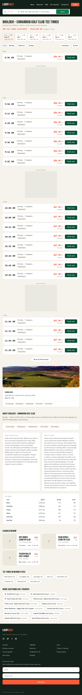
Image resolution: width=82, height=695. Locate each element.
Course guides (7, 652)
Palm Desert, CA (9, 577)
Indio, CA (49, 577)
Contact (32, 655)
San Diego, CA (38, 577)
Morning (11, 45)
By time (75, 45)
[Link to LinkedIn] (3, 638)
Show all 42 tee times (41, 359)
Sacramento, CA (62, 577)
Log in (75, 4)
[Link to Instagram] (16, 638)
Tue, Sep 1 (10, 12)
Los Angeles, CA (24, 577)
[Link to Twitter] (8, 638)
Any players (65, 45)
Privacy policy (61, 652)
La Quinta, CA (8, 581)
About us (33, 648)
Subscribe (41, 682)
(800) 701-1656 (9, 398)
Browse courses (8, 648)
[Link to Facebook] (12, 638)
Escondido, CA (35, 581)
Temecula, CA (21, 581)
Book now (71, 57)
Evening (31, 45)
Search (63, 12)
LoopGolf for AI (35, 652)
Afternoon (21, 45)
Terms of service (62, 648)
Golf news (6, 655)
